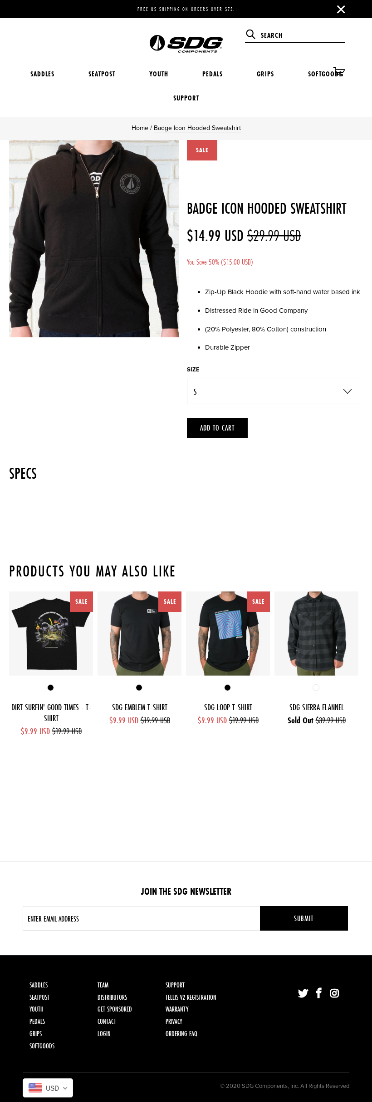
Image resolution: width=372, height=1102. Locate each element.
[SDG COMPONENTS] (186, 37)
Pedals (212, 74)
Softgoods (325, 74)
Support (186, 98)
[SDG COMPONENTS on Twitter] (303, 994)
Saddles (42, 74)
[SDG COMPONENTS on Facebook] (319, 994)
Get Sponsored (115, 1009)
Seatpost (101, 74)
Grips (265, 74)
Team (103, 985)
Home (140, 128)
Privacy (174, 1021)
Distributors (112, 997)
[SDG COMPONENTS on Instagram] (335, 994)
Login (104, 1033)
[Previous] (18, 664)
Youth (158, 74)
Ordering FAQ (181, 1033)
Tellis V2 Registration (191, 997)
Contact (107, 1021)
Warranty (177, 1009)
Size (193, 369)
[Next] (354, 664)
